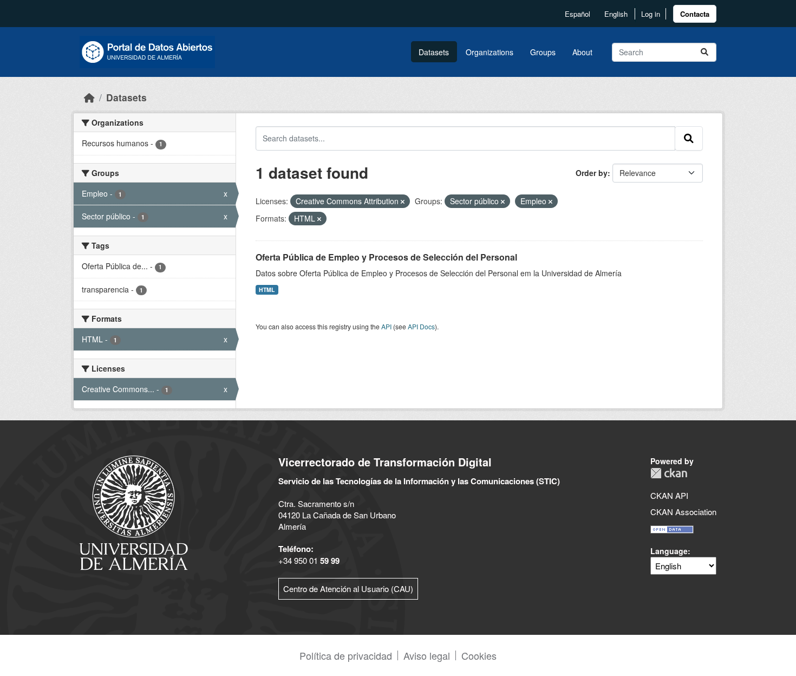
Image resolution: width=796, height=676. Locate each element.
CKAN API (669, 495)
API (386, 326)
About (582, 52)
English (616, 14)
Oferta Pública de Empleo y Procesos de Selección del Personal (386, 257)
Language (669, 550)
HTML (267, 289)
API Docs (421, 326)
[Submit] (704, 52)
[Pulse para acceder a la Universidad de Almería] (134, 511)
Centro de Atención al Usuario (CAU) (348, 588)
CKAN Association (683, 511)
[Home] (89, 97)
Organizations (489, 52)
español (577, 14)
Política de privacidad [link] (345, 655)
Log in (650, 14)
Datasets (434, 52)
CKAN (668, 473)
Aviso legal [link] (426, 655)
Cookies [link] (479, 655)
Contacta (694, 14)
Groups (543, 52)
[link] (694, 14)
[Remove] (402, 201)
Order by (592, 172)
